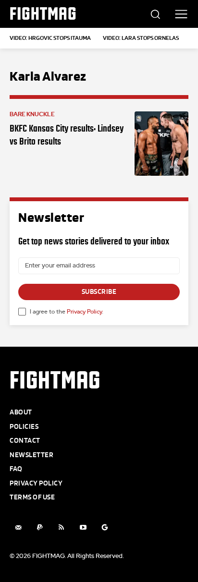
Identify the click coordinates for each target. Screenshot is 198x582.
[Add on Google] (104, 527)
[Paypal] (39, 527)
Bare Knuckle (32, 114)
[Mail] (18, 527)
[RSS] (61, 527)
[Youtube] (82, 527)
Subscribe (99, 292)
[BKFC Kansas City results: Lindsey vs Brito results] (161, 143)
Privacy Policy (84, 312)
